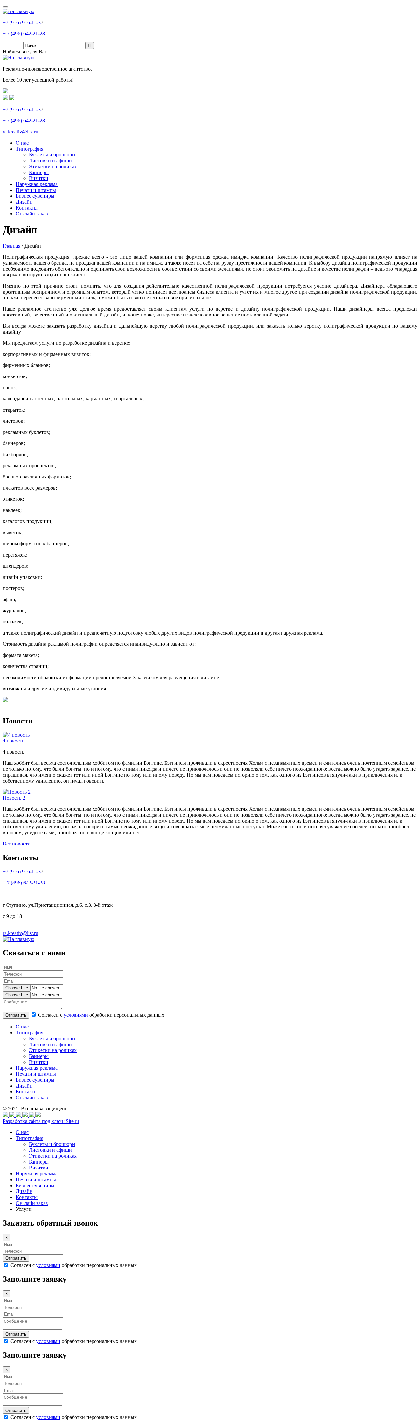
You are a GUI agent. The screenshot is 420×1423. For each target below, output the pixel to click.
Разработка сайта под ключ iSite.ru (41, 1121)
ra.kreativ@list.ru (20, 131)
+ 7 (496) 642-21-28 (24, 33)
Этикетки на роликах (53, 166)
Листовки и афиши (50, 160)
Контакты (27, 208)
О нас (22, 143)
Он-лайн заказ (32, 213)
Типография (29, 149)
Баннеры (39, 172)
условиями (76, 1015)
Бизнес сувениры (35, 196)
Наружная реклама (37, 184)
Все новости (17, 843)
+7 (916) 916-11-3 (22, 22)
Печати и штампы (36, 190)
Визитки (38, 178)
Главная (11, 246)
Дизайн (24, 202)
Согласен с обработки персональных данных (100, 1015)
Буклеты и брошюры (52, 154)
